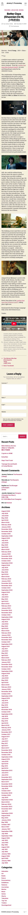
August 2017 (5, 736)
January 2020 (6, 689)
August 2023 (5, 592)
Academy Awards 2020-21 (10, 335)
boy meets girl (7, 339)
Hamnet (9, 503)
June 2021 (4, 651)
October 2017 (5, 734)
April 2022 (4, 628)
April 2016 (4, 763)
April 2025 (4, 547)
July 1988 (4, 863)
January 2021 (5, 662)
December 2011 (6, 777)
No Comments (15, 26)
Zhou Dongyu (7, 350)
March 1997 (5, 827)
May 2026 (4, 518)
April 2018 (4, 723)
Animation (4, 871)
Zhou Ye (13, 350)
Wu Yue (19, 349)
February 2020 (6, 687)
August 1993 (5, 838)
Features (7, 10)
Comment (4, 383)
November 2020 (6, 667)
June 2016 (4, 761)
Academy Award (8, 334)
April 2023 (4, 601)
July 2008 (4, 788)
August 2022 (5, 619)
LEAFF (17, 342)
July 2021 (4, 648)
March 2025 (5, 549)
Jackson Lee (12, 342)
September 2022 (6, 617)
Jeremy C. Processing (14, 3)
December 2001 (6, 809)
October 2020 (6, 669)
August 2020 (5, 673)
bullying (14, 339)
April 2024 (4, 574)
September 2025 (6, 536)
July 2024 (4, 567)
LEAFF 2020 (23, 342)
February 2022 (6, 633)
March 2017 (5, 748)
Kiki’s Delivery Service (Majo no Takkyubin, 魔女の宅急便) (8, 448)
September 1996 (6, 831)
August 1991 (5, 847)
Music (3, 891)
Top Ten (4, 900)
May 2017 (4, 743)
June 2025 (4, 543)
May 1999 (4, 822)
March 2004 (5, 802)
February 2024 (6, 579)
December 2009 (6, 784)
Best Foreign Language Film (18, 337)
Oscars (20, 344)
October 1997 (5, 824)
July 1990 (4, 851)
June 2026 (4, 515)
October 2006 (6, 795)
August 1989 (5, 856)
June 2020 (5, 678)
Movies (21, 10)
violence (14, 349)
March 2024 (5, 576)
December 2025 (6, 529)
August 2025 (5, 538)
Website (3, 412)
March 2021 (5, 657)
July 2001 (4, 811)
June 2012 (4, 775)
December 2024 (6, 556)
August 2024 (5, 565)
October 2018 (5, 712)
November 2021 (6, 639)
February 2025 (6, 552)
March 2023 (5, 603)
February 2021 (6, 660)
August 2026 (5, 511)
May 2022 (4, 626)
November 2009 (6, 786)
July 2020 (4, 676)
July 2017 (4, 739)
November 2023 (6, 585)
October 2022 (5, 615)
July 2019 (4, 700)
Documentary (5, 880)
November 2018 (6, 709)
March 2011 (5, 782)
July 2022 (4, 621)
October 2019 (5, 694)
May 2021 (4, 653)
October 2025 (6, 533)
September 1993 (6, 836)
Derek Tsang (14, 340)
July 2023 (4, 594)
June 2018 (4, 718)
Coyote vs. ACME (6, 453)
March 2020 (5, 685)
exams (20, 340)
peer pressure (12, 347)
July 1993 (4, 840)
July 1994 (4, 833)
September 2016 (6, 757)
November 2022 (6, 612)
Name (3, 397)
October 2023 (6, 588)
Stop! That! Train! (7, 460)
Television (4, 898)
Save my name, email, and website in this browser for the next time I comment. (13, 419)
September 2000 (7, 813)
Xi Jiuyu (24, 349)
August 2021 (5, 646)
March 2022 (5, 630)
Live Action (14, 10)
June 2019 (4, 703)
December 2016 (6, 750)
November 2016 (6, 752)
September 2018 (6, 714)
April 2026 (4, 520)
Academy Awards (17, 334)
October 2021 (5, 642)
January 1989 (5, 860)
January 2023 (6, 608)
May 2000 (4, 818)
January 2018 (5, 730)
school (18, 347)
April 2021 (4, 655)
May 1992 (4, 845)
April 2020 (4, 682)
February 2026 (6, 524)
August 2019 (5, 698)
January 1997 (5, 829)
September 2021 (6, 644)
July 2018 (4, 716)
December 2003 (6, 806)
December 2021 (6, 637)
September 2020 (7, 671)
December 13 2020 (21, 24)
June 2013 (4, 772)
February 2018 (6, 727)
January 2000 (6, 820)
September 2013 (6, 770)
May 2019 (4, 705)
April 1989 (4, 858)
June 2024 (4, 570)
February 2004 (6, 804)
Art (2, 873)
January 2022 (6, 635)
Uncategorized (6, 905)
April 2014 (4, 768)
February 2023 (6, 606)
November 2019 (6, 691)
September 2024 (6, 563)
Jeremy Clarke (9, 24)
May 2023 (4, 599)
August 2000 (5, 815)
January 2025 (6, 554)
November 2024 (6, 558)
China (17, 339)
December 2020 (6, 664)
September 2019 (6, 696)
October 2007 (6, 791)
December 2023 (6, 583)
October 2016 (5, 754)
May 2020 (4, 680)
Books (3, 876)
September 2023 (6, 590)
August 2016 (5, 759)
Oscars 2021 (12, 345)
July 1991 (4, 849)
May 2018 (4, 721)
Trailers (4, 903)
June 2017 (4, 741)
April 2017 (4, 745)
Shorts (3, 896)
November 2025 (6, 531)
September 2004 (7, 800)
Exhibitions (5, 882)
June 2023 (4, 597)
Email (3, 404)
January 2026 (6, 527)
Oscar (5, 344)
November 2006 (6, 793)
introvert (6, 342)
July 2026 (4, 513)
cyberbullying (7, 340)
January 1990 (6, 854)
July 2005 (4, 797)
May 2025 (4, 545)
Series (3, 894)
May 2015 (4, 766)
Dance (3, 878)
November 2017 (6, 732)
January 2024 (6, 581)
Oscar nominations (12, 344)
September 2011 (6, 779)
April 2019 (4, 707)
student (10, 349)
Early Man (4, 457)
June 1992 (4, 842)
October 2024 (6, 561)
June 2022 (4, 624)
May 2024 (4, 572)
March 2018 (5, 725)
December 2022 (6, 610)
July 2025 (4, 540)
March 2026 (5, 522)
